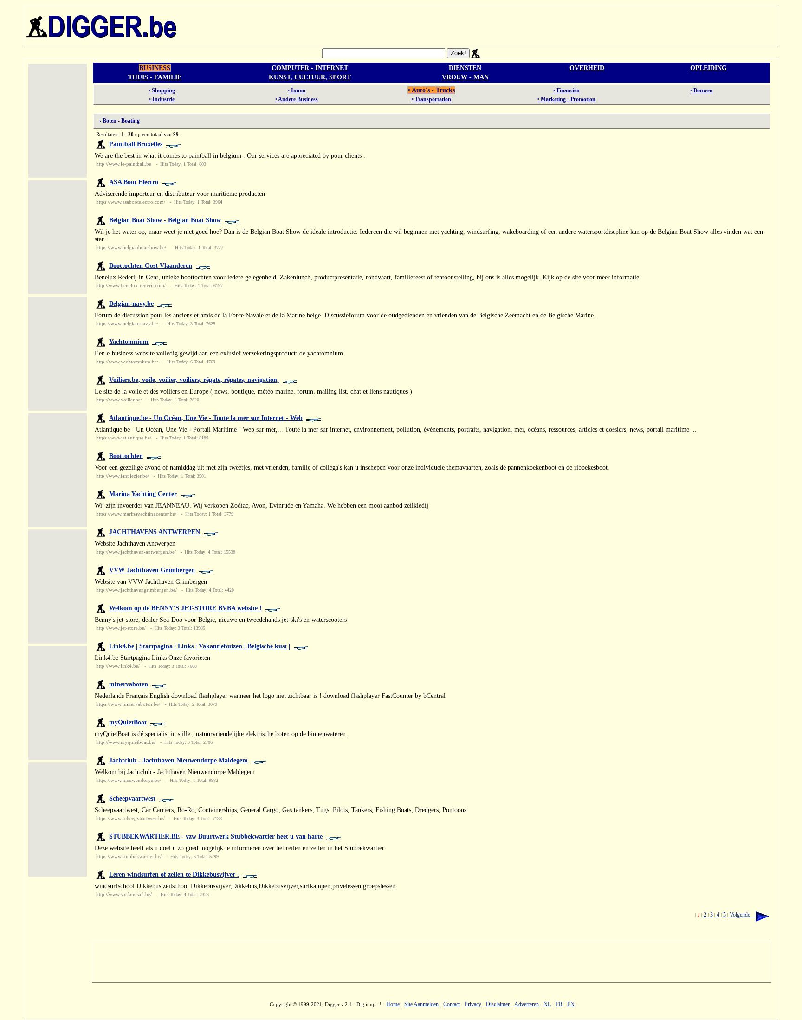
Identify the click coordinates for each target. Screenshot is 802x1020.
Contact (451, 1004)
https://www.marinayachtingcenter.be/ (136, 513)
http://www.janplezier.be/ (122, 475)
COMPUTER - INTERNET (310, 68)
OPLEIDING (708, 68)
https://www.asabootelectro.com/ (130, 202)
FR (559, 1004)
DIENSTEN (465, 68)
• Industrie (162, 99)
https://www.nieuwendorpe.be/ (128, 780)
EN (571, 1004)
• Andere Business (296, 99)
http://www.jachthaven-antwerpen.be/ (136, 552)
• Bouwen (701, 90)
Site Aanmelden (421, 1004)
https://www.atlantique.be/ (123, 437)
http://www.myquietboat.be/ (125, 742)
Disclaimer (498, 1004)
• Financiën (566, 90)
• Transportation (431, 99)
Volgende (742, 914)
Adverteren (526, 1004)
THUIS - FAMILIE (154, 77)
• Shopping (162, 90)
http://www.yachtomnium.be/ (127, 361)
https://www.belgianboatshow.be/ (131, 247)
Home (393, 1004)
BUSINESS (154, 68)
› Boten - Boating (117, 120)
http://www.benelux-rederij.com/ (131, 285)
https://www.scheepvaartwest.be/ (130, 818)
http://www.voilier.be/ (119, 399)
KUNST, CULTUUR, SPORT (310, 77)
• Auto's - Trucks (431, 90)
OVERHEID (586, 68)
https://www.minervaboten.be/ (128, 704)
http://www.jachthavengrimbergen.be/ (136, 590)
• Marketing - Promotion (566, 99)
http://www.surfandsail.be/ (124, 894)
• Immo (296, 90)
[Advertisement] (478, 26)
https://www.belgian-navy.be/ (127, 323)
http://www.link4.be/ (118, 666)
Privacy (473, 1004)
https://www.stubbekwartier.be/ (129, 856)
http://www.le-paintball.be (123, 164)
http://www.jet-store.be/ (121, 628)
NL (547, 1004)
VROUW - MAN (465, 77)
